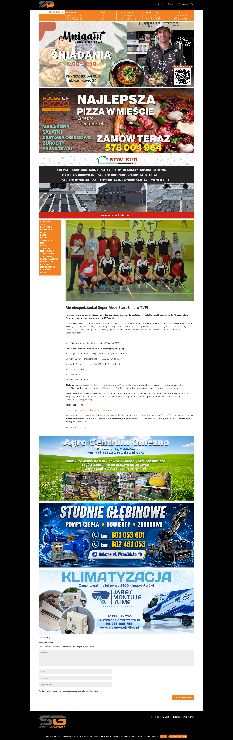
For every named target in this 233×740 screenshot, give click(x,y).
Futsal (43, 232)
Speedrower (46, 238)
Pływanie (44, 264)
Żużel (43, 224)
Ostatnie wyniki (56, 12)
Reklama (171, 4)
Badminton (45, 270)
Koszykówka (46, 230)
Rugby (43, 246)
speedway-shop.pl (108, 410)
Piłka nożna (45, 222)
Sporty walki (46, 240)
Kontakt (161, 4)
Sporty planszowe (49, 259)
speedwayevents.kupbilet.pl (87, 410)
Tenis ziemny (46, 256)
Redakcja (155, 717)
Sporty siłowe (47, 262)
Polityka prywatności (178, 736)
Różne (43, 272)
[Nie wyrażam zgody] (230, 736)
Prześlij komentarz (183, 697)
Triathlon (45, 248)
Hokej (43, 235)
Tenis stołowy (47, 254)
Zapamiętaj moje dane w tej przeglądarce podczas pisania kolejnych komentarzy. (70, 691)
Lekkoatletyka (47, 251)
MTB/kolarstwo (47, 267)
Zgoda (163, 736)
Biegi (42, 243)
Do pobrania (184, 4)
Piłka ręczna (46, 227)
